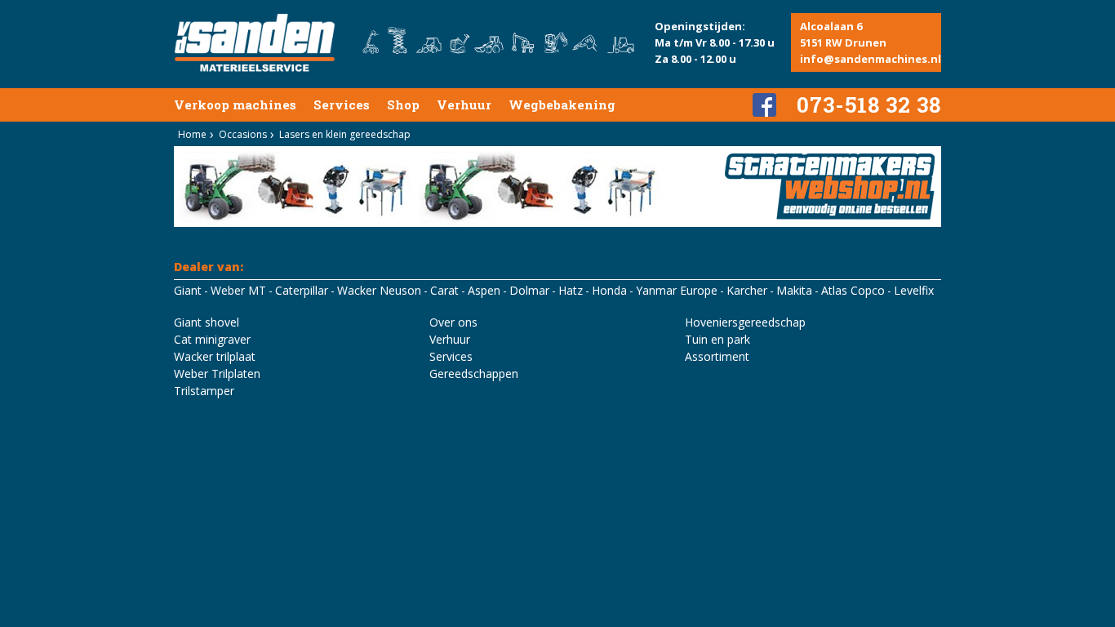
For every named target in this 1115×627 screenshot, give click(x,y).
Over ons (453, 322)
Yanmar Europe (676, 290)
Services (341, 104)
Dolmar (529, 290)
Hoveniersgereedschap (745, 322)
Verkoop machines (235, 104)
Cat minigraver (212, 339)
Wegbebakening (562, 104)
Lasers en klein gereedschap (345, 134)
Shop (403, 104)
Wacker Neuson (379, 290)
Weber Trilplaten (217, 373)
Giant (188, 290)
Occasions (243, 134)
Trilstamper (204, 390)
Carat (444, 290)
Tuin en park (717, 339)
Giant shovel (206, 322)
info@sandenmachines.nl (870, 58)
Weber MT (238, 290)
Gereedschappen (473, 373)
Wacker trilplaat (214, 356)
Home (192, 134)
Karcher (746, 290)
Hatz (570, 290)
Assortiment (717, 356)
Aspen (484, 290)
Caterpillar (301, 290)
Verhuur (464, 104)
